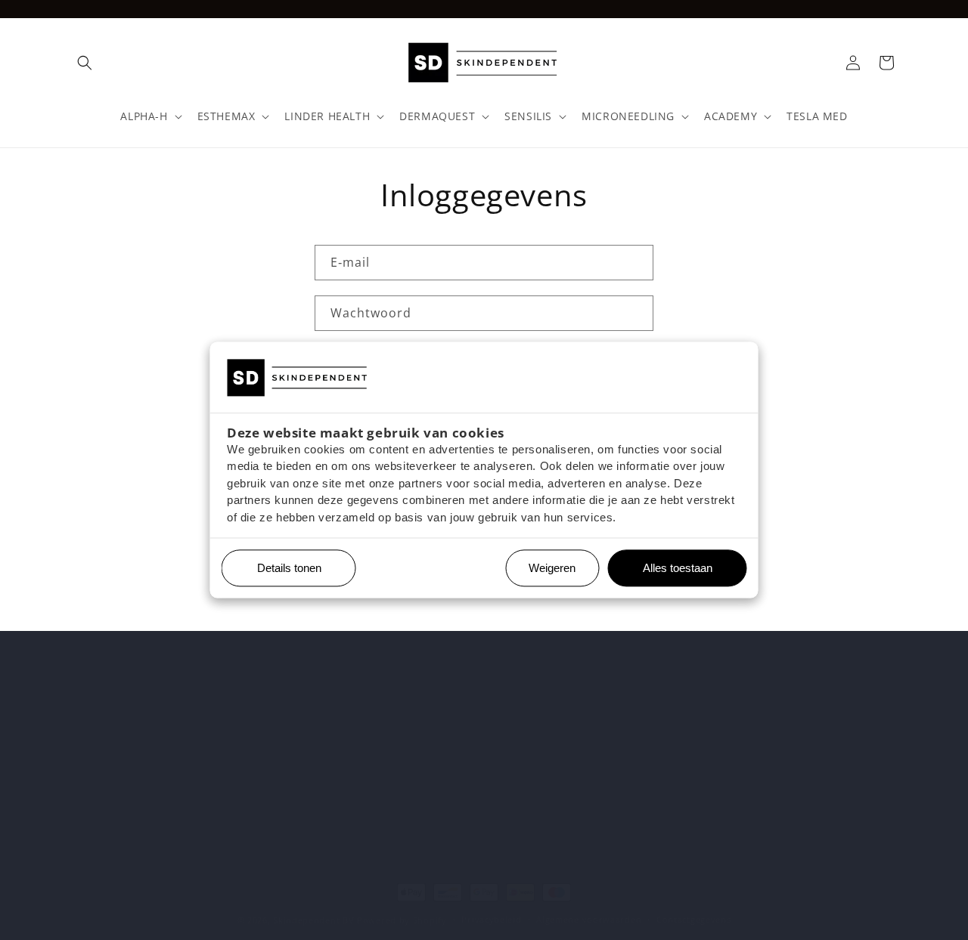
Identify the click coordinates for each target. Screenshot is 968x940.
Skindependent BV (313, 920)
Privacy (87, 812)
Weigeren (552, 568)
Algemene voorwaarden (132, 759)
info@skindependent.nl (418, 797)
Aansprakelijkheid (117, 785)
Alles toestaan (671, 568)
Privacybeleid (491, 919)
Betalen (89, 732)
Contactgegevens (693, 919)
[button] (84, 62)
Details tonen (283, 568)
